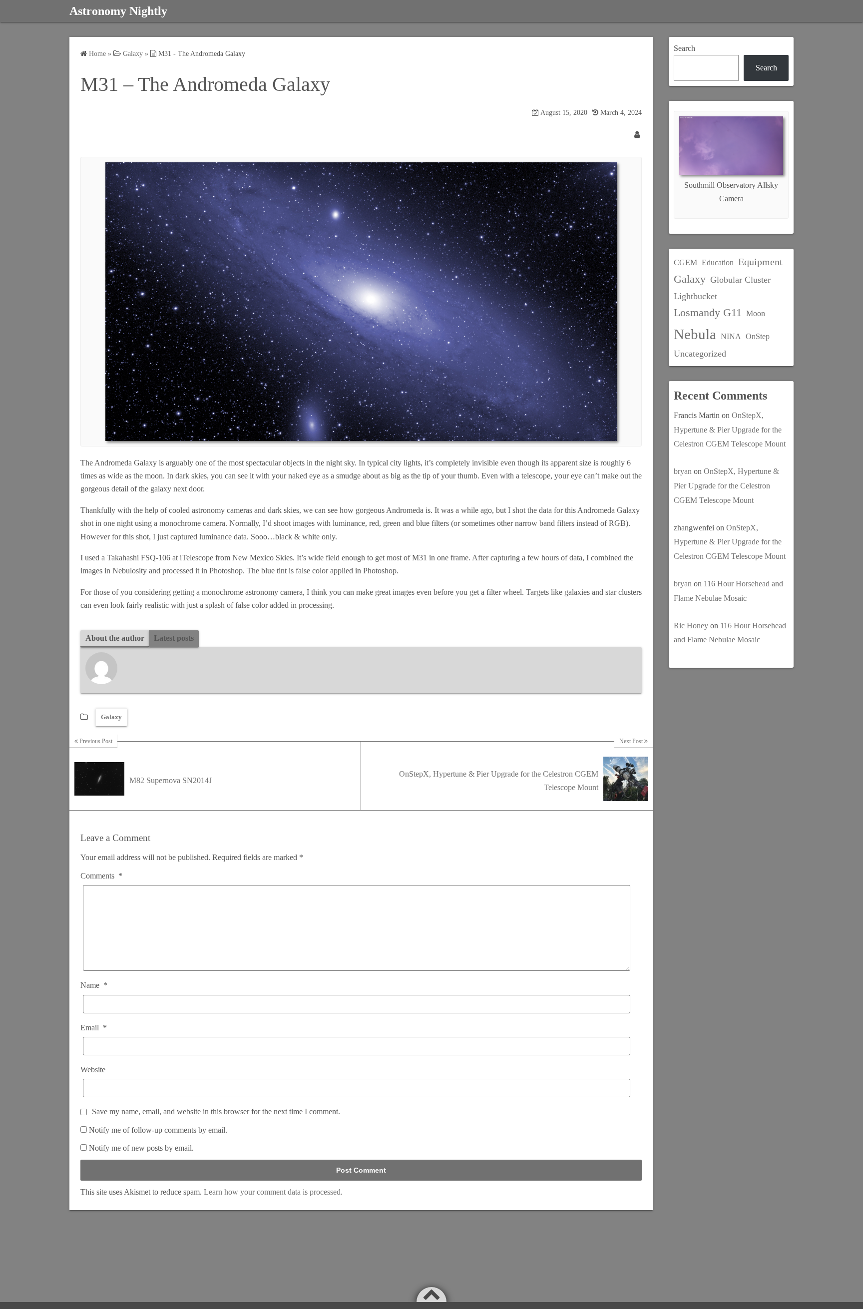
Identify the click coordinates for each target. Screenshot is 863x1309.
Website (92, 1069)
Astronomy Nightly (118, 10)
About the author (114, 638)
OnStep (758, 336)
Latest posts (174, 638)
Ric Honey (691, 625)
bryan (683, 471)
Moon (755, 313)
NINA (731, 336)
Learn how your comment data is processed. (273, 1192)
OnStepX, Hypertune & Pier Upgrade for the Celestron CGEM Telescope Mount (730, 429)
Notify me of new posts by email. (141, 1148)
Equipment (760, 261)
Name (93, 985)
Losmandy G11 (708, 312)
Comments (101, 876)
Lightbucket (695, 296)
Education (718, 262)
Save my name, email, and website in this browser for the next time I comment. (216, 1111)
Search (684, 48)
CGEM (685, 262)
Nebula (695, 334)
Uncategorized (700, 354)
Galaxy (111, 717)
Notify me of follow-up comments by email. (158, 1130)
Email (93, 1027)
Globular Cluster (740, 280)
